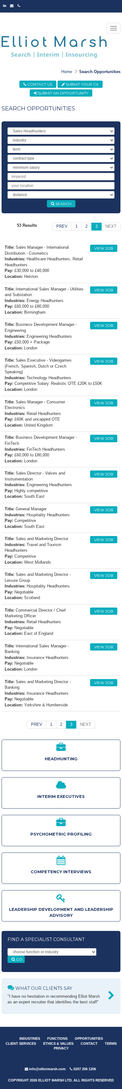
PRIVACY (61, 1048)
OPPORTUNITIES (89, 1038)
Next (110, 226)
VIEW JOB (103, 248)
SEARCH (62, 203)
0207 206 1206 (84, 1069)
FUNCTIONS (57, 1038)
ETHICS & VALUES (58, 1043)
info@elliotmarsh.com (47, 1069)
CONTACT (89, 1043)
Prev (62, 226)
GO (19, 959)
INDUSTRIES (29, 1038)
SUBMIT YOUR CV (82, 84)
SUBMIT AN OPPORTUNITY (62, 93)
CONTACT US (39, 84)
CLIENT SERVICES (21, 1043)
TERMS (111, 1043)
